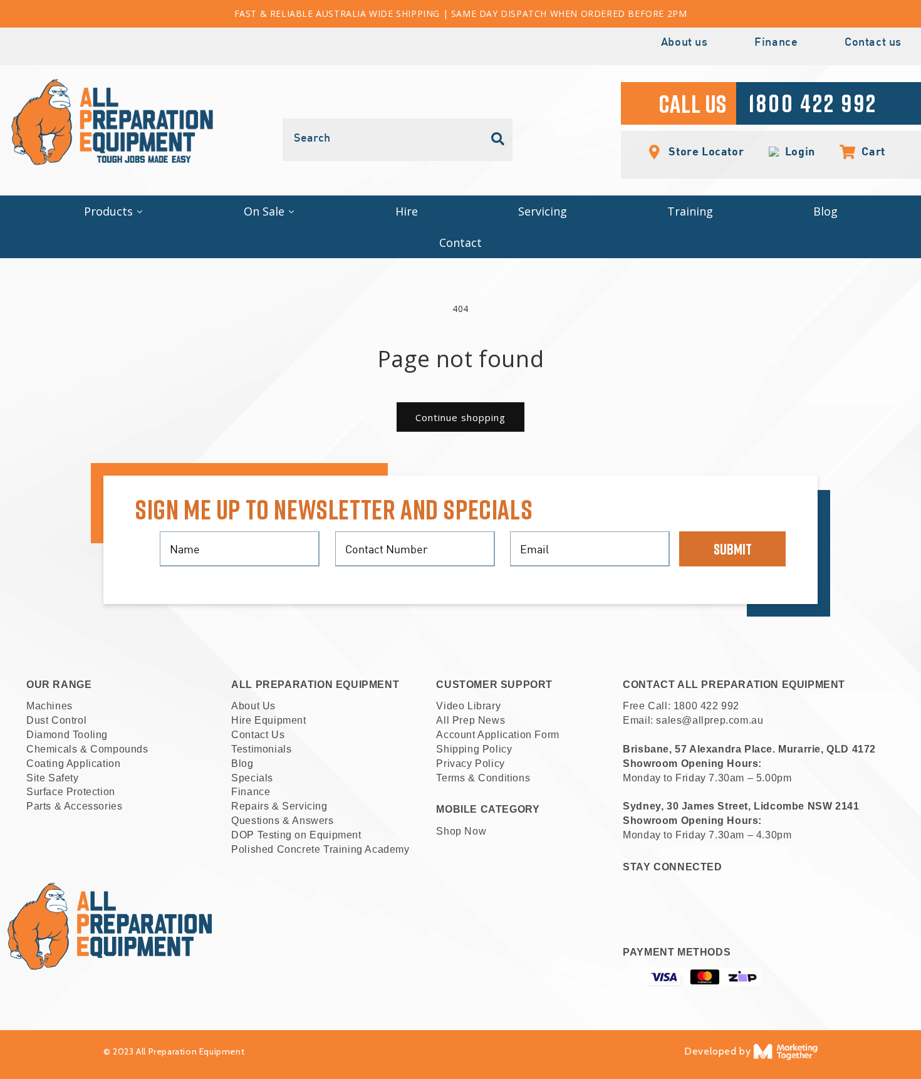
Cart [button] (867, 151)
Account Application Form (497, 734)
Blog (242, 763)
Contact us (873, 43)
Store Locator (705, 151)
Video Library (468, 706)
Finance (776, 43)
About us (684, 43)
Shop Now (461, 831)
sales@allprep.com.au (709, 720)
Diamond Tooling (67, 734)
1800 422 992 (706, 706)
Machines (49, 706)
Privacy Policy (470, 763)
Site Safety (52, 778)
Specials (252, 778)
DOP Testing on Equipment (296, 835)
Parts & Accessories (74, 806)
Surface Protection (70, 791)
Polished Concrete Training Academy (320, 849)
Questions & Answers (282, 820)
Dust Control (56, 720)
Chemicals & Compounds (87, 749)
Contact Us (257, 734)
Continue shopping (460, 417)
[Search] (498, 139)
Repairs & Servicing (279, 806)
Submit (733, 549)
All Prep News (470, 720)
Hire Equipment (268, 720)
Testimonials (261, 749)
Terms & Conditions (483, 778)
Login (797, 151)
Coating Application (73, 763)
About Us (253, 706)
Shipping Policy (474, 749)
